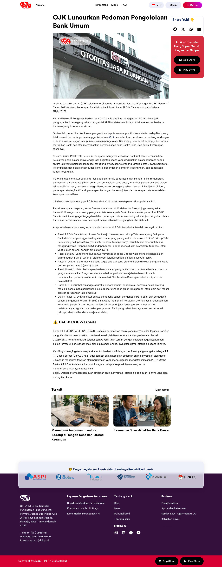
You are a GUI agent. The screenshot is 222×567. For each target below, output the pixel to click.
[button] (175, 29)
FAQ (124, 5)
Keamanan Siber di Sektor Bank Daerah (141, 430)
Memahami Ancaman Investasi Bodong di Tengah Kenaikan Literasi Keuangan (77, 435)
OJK (111, 137)
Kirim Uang (101, 5)
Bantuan (166, 526)
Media (114, 5)
